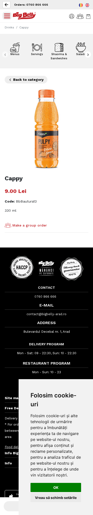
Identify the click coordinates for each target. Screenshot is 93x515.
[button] (72, 16)
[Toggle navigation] (7, 16)
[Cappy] (47, 128)
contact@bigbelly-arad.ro (46, 314)
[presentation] (5, 54)
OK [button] (56, 487)
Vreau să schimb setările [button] (56, 497)
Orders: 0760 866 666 (31, 4)
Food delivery (15, 447)
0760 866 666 (45, 296)
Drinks (9, 27)
